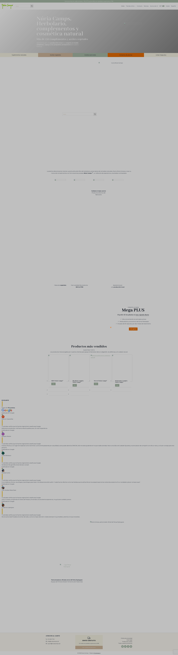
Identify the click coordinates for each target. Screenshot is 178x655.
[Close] (111, 327)
